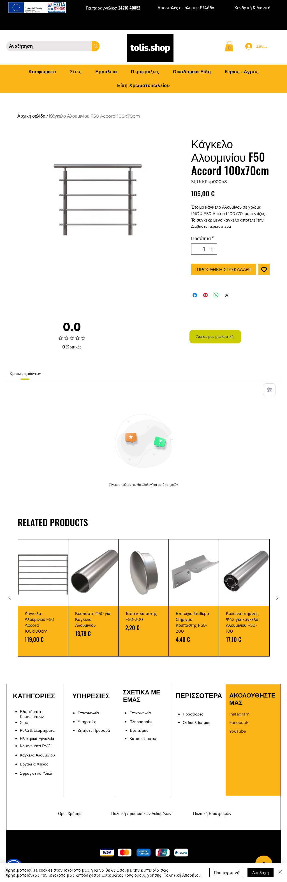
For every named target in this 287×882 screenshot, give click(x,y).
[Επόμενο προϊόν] (277, 597)
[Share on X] (226, 295)
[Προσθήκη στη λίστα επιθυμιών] (264, 269)
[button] (229, 46)
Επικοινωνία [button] (88, 712)
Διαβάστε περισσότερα (211, 226)
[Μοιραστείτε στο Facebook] (194, 295)
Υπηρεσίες (87, 721)
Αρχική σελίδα (31, 116)
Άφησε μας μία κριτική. (215, 336)
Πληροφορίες (140, 721)
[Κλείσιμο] (280, 872)
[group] (143, 598)
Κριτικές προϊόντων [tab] (25, 373)
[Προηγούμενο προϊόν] (9, 597)
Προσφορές (193, 714)
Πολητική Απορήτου (182, 875)
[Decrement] (196, 249)
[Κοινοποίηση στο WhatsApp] (216, 295)
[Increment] (212, 249)
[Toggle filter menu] (269, 389)
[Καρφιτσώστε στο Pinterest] (205, 295)
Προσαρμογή (226, 872)
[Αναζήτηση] (95, 46)
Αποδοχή (260, 872)
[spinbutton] (204, 249)
